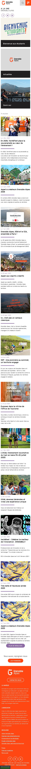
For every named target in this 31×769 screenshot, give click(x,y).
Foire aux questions (7, 750)
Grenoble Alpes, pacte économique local (13, 743)
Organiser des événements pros (11, 736)
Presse (3, 748)
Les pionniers (15, 660)
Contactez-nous (15, 680)
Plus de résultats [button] (15, 646)
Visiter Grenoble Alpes (8, 733)
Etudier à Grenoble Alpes (8, 741)
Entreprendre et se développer (10, 738)
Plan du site (5, 753)
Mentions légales (21, 765)
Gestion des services (5, 766)
